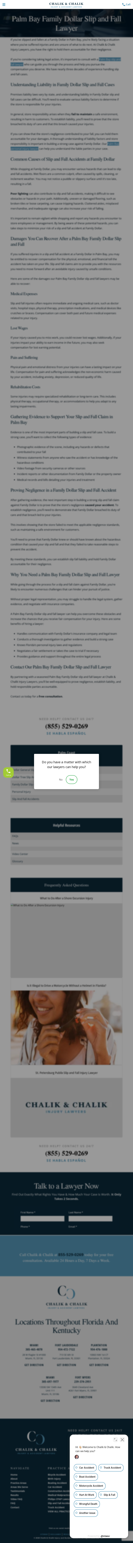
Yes (71, 779)
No (61, 779)
